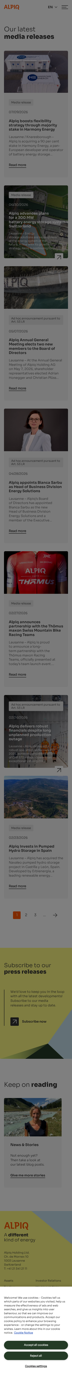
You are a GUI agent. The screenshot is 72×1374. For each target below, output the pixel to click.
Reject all (36, 1355)
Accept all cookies (36, 1345)
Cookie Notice (23, 1332)
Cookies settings (36, 1366)
